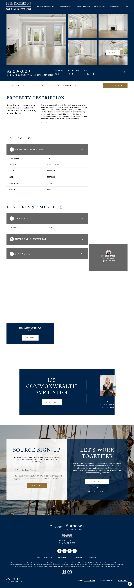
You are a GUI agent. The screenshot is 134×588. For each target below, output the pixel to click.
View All (113, 52)
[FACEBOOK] (59, 551)
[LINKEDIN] (74, 551)
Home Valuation (83, 6)
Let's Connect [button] (91, 558)
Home (39, 558)
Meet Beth (48, 558)
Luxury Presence (89, 580)
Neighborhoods (76, 558)
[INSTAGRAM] (64, 551)
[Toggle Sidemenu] (127, 6)
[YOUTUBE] (69, 551)
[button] (115, 85)
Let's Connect (100, 6)
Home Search (61, 558)
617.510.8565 (114, 6)
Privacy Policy (17, 479)
